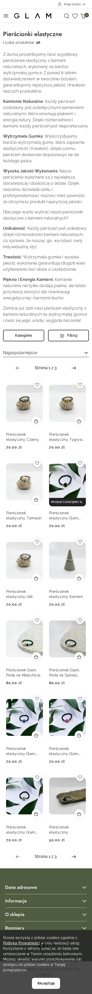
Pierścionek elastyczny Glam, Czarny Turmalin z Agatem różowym (64, 751)
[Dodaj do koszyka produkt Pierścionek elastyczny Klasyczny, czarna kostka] (79, 813)
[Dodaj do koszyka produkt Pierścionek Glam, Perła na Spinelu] (79, 656)
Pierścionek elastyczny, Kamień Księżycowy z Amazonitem (66, 594)
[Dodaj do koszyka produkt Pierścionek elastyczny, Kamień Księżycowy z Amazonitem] (79, 578)
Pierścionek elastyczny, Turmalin (24, 515)
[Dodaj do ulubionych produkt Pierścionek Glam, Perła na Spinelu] (80, 620)
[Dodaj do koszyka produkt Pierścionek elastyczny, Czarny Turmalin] (36, 421)
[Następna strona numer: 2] (74, 368)
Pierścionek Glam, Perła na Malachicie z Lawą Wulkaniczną (23, 673)
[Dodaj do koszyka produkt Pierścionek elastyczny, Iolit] (36, 578)
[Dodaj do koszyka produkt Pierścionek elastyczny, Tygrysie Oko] (79, 421)
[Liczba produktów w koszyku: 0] (83, 16)
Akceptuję (46, 983)
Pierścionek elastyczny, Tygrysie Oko (67, 437)
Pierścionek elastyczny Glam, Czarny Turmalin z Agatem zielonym (22, 830)
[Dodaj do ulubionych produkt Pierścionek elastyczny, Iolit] (37, 541)
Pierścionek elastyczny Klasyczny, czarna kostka (64, 830)
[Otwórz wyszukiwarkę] (67, 16)
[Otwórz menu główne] (6, 16)
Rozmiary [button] (14, 928)
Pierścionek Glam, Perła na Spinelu (64, 672)
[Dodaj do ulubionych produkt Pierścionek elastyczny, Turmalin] (37, 463)
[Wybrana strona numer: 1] (45, 368)
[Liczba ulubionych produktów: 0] (75, 16)
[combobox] (46, 352)
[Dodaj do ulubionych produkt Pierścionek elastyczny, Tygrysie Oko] (80, 384)
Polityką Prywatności (21, 943)
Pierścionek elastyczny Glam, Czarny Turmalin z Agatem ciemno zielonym (64, 516)
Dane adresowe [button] (21, 887)
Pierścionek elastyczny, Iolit (19, 594)
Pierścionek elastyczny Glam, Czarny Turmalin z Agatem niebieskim (22, 751)
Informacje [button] (16, 901)
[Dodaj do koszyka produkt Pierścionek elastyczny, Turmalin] (36, 499)
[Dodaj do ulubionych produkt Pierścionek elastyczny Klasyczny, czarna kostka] (80, 777)
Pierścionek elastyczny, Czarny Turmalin (22, 437)
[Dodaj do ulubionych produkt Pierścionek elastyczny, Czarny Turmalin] (37, 384)
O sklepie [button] (15, 914)
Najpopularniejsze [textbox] (20, 352)
